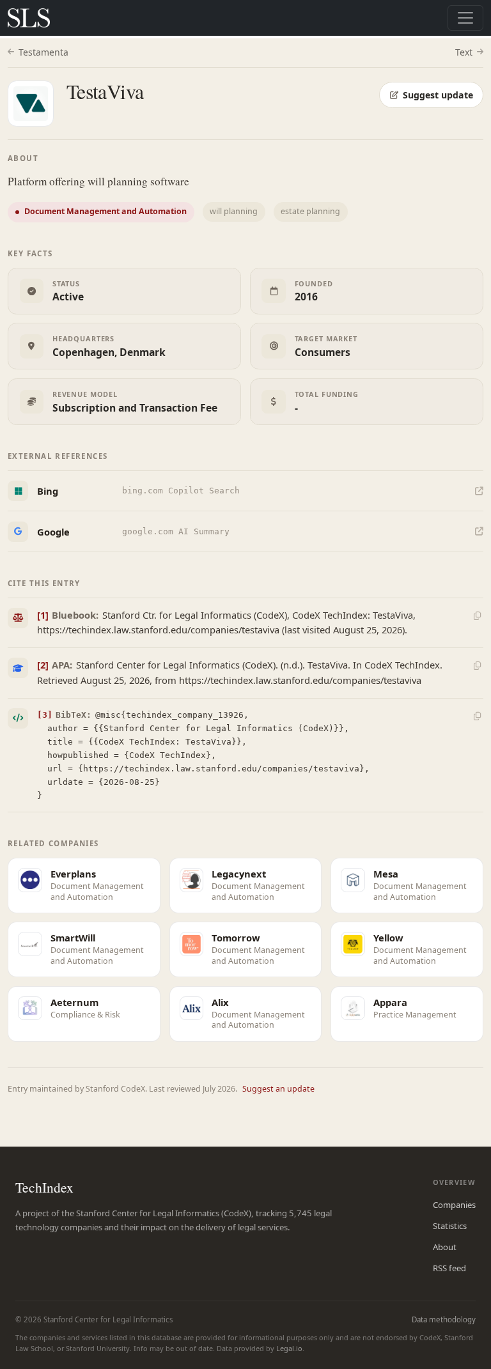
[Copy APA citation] (477, 666)
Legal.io (289, 1348)
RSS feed (449, 1268)
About (444, 1247)
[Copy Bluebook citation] (477, 615)
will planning (234, 211)
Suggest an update (278, 1088)
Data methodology (444, 1319)
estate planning (310, 211)
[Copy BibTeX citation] (477, 715)
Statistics (450, 1226)
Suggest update (438, 95)
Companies (454, 1204)
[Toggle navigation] (465, 18)
